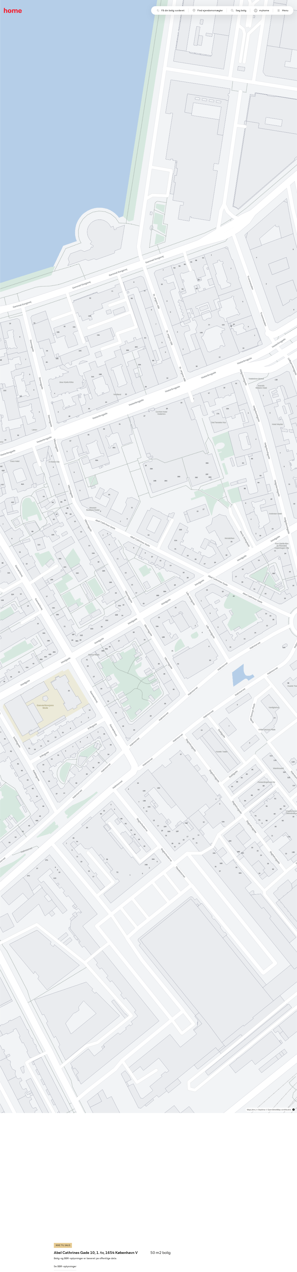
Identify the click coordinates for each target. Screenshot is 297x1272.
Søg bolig (241, 10)
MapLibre (251, 1109)
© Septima (260, 1109)
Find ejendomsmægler (210, 10)
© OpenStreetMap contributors (278, 1109)
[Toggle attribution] (293, 1109)
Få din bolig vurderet (173, 10)
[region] (148, 556)
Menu (285, 10)
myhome (264, 10)
